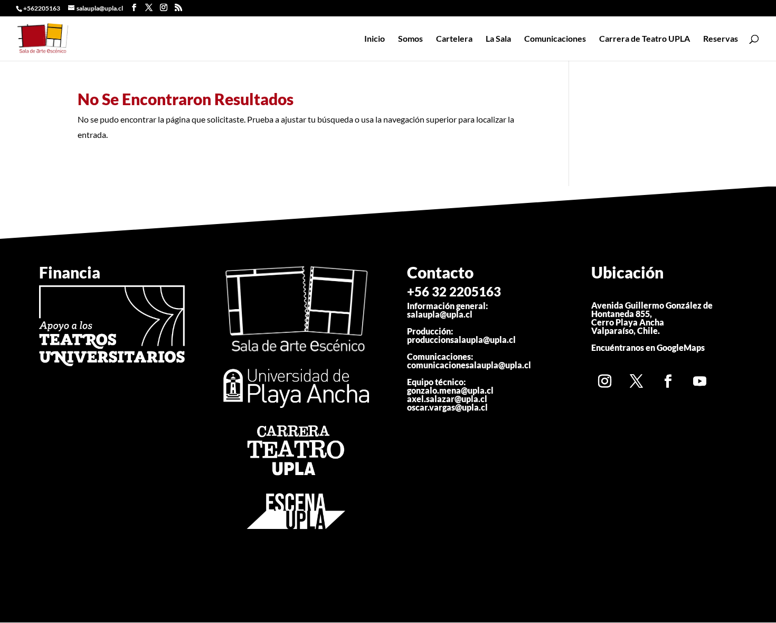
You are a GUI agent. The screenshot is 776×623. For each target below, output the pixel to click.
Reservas (720, 39)
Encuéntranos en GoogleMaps (648, 347)
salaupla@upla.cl (439, 314)
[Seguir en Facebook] (668, 381)
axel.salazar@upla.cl (447, 399)
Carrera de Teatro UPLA (644, 39)
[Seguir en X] (636, 381)
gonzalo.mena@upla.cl (450, 390)
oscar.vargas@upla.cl (447, 407)
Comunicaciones (555, 39)
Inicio (374, 39)
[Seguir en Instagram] (604, 381)
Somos (410, 39)
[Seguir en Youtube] (699, 381)
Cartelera (454, 39)
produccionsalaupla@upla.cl (461, 339)
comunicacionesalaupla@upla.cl (469, 365)
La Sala (498, 39)
